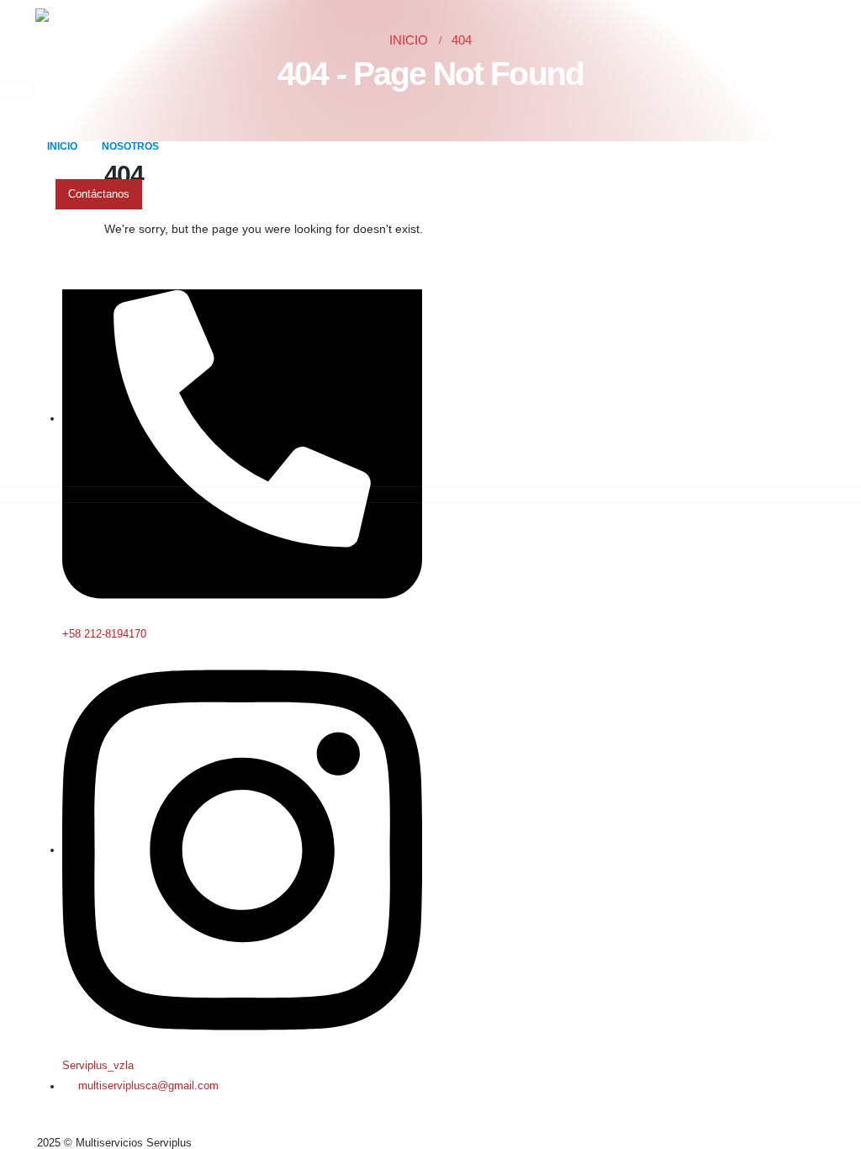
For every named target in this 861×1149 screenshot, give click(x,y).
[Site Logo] (98, 61)
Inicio (62, 146)
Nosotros (130, 146)
